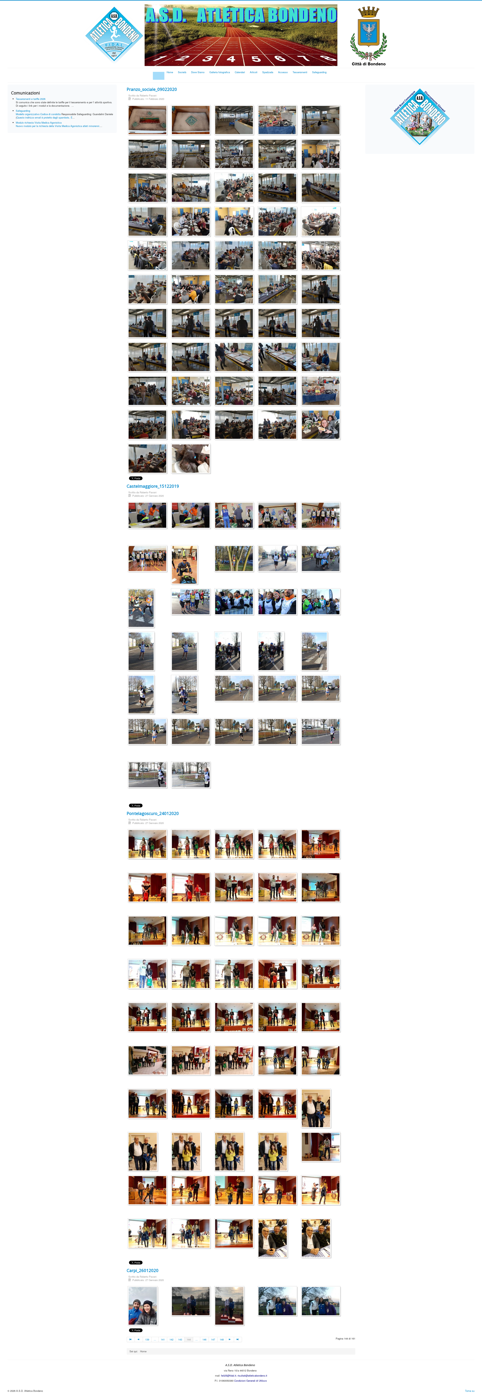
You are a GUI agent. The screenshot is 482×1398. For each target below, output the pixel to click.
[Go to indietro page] (139, 1339)
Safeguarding (319, 72)
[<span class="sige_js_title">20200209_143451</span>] (235, 425)
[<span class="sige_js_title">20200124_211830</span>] (148, 845)
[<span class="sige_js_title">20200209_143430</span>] (278, 391)
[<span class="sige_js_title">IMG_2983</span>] (191, 602)
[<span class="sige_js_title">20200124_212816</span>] (148, 1061)
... (155, 1339)
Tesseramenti (300, 72)
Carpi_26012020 (143, 1270)
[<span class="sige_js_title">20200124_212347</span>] (235, 931)
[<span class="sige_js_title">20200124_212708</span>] (235, 1018)
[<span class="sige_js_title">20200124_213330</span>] (274, 1152)
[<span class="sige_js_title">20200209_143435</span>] (321, 391)
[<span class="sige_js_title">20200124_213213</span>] (191, 1104)
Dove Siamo (197, 72)
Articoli (253, 72)
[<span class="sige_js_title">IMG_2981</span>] (321, 559)
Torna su (469, 1391)
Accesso (283, 72)
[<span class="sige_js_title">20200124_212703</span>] (191, 1018)
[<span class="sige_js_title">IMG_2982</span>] (142, 609)
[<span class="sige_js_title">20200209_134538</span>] (191, 324)
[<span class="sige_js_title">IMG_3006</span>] (191, 775)
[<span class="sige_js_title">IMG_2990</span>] (228, 652)
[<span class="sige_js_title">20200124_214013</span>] (317, 1239)
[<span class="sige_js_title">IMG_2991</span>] (272, 652)
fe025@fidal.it (228, 1375)
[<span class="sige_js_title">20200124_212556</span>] (278, 974)
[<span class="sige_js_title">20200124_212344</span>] (191, 931)
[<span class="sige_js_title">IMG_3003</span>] (278, 732)
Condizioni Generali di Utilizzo (250, 1380)
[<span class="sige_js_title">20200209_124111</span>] (235, 188)
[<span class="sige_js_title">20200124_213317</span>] (317, 1109)
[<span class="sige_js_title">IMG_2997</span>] (235, 689)
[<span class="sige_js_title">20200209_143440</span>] (148, 425)
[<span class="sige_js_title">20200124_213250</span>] (278, 1104)
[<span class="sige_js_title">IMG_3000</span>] (148, 732)
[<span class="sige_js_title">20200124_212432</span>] (235, 974)
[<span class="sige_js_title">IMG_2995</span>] (185, 695)
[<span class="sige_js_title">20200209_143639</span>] (148, 459)
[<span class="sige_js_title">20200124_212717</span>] (321, 1018)
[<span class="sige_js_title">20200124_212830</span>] (191, 1061)
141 (163, 1339)
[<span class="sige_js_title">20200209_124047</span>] (321, 154)
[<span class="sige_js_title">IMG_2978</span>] (185, 565)
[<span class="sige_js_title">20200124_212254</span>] (191, 888)
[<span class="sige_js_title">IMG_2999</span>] (321, 689)
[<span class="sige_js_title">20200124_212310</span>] (278, 888)
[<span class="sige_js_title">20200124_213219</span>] (235, 1104)
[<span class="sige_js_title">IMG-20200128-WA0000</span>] (144, 1306)
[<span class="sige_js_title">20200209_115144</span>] (278, 154)
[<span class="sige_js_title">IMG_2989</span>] (185, 652)
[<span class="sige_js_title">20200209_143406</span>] (278, 357)
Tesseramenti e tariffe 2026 (30, 99)
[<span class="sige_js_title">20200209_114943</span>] (235, 120)
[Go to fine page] (238, 1339)
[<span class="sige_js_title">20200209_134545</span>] (278, 324)
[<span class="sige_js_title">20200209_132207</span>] (235, 290)
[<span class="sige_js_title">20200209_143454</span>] (278, 425)
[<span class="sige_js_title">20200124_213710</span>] (148, 1191)
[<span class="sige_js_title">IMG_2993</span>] (142, 695)
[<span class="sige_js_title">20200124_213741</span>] (321, 1191)
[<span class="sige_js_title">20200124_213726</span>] (278, 1191)
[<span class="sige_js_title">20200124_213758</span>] (235, 1234)
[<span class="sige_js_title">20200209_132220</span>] (278, 290)
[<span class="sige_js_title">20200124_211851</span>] (235, 845)
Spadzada (267, 72)
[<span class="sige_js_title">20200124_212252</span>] (148, 888)
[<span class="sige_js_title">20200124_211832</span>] (191, 845)
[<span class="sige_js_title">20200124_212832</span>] (235, 1061)
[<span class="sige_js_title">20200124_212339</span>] (148, 931)
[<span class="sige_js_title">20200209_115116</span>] (321, 120)
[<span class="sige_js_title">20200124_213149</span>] (278, 1061)
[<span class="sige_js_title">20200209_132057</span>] (191, 222)
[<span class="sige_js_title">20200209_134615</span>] (321, 324)
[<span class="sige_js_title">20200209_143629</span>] (321, 425)
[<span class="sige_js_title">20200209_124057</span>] (191, 188)
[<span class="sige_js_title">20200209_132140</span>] (235, 256)
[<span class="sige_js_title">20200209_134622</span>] (191, 357)
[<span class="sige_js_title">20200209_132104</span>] (235, 222)
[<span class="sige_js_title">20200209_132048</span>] (321, 188)
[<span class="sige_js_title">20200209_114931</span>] (191, 120)
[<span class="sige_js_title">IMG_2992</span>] (315, 652)
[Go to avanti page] (230, 1339)
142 (171, 1339)
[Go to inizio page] (131, 1339)
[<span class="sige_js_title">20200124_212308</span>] (235, 888)
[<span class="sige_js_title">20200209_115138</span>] (235, 154)
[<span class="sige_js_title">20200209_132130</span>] (148, 256)
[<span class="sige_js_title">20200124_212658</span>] (148, 1018)
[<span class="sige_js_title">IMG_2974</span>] (235, 516)
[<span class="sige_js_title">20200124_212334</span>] (321, 888)
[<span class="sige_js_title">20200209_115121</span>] (148, 154)
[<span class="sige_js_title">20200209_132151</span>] (321, 256)
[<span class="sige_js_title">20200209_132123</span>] (321, 222)
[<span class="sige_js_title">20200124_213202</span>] (148, 1104)
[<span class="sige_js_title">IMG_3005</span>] (148, 775)
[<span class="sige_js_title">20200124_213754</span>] (191, 1234)
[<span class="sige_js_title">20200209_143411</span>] (321, 357)
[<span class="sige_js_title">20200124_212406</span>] (321, 931)
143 (180, 1339)
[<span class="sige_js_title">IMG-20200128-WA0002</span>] (230, 1306)
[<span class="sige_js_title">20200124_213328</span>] (230, 1152)
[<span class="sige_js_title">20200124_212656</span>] (321, 974)
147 (213, 1339)
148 (222, 1339)
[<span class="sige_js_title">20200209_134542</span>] (235, 324)
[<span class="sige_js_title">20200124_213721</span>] (235, 1191)
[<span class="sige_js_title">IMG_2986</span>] (321, 602)
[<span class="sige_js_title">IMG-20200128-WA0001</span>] (191, 1302)
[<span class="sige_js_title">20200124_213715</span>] (191, 1191)
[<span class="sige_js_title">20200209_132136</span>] (191, 256)
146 (204, 1339)
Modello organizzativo (28, 114)
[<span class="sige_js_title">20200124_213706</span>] (321, 1147)
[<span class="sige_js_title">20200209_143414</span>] (148, 391)
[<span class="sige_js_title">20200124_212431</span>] (191, 974)
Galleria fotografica (219, 72)
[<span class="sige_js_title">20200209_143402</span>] (235, 357)
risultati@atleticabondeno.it (252, 1375)
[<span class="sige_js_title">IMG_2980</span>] (278, 559)
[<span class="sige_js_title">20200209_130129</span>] (278, 188)
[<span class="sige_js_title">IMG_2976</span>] (321, 516)
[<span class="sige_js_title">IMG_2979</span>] (235, 559)
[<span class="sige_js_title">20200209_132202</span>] (191, 290)
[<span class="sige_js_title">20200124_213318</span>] (144, 1152)
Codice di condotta (50, 114)
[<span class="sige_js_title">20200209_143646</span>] (191, 459)
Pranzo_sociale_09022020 (152, 89)
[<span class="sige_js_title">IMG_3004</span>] (321, 732)
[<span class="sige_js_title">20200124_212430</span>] (148, 974)
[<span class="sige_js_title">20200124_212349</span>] (278, 931)
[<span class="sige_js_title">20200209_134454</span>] (321, 290)
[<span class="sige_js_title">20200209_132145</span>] (278, 256)
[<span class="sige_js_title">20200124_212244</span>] (321, 845)
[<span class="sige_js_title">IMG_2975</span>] (278, 516)
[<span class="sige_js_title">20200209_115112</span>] (278, 120)
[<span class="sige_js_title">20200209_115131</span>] (191, 154)
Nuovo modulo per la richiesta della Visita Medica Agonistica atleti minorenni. (58, 126)
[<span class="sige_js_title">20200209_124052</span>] (148, 188)
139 (147, 1339)
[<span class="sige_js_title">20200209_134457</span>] (148, 324)
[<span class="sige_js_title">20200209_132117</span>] (278, 222)
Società (182, 72)
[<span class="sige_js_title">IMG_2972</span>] (191, 516)
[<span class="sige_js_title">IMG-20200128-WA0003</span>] (278, 1302)
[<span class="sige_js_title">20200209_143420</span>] (191, 391)
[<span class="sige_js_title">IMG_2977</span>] (148, 559)
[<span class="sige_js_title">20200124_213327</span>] (187, 1152)
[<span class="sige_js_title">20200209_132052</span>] (148, 222)
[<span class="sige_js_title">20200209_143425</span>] (235, 391)
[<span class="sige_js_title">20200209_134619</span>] (148, 357)
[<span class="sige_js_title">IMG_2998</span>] (278, 689)
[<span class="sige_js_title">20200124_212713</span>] (278, 1018)
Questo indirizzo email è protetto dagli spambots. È (44, 117)
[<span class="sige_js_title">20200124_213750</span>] (148, 1234)
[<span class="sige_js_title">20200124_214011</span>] (274, 1239)
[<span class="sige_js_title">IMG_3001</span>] (191, 732)
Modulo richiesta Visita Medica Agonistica (39, 122)
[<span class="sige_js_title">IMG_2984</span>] (235, 602)
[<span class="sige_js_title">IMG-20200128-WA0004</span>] (321, 1302)
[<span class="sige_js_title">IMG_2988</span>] (142, 652)
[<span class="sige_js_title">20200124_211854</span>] (278, 845)
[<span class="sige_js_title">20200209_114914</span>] (148, 120)
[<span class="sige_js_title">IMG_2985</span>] (278, 602)
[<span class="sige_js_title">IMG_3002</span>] (235, 732)
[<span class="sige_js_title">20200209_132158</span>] (148, 290)
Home (170, 72)
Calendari (240, 72)
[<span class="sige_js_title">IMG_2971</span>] (148, 516)
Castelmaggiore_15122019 (153, 486)
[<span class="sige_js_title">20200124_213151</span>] (321, 1061)
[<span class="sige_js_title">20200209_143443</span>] (191, 425)
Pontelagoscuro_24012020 (153, 813)
